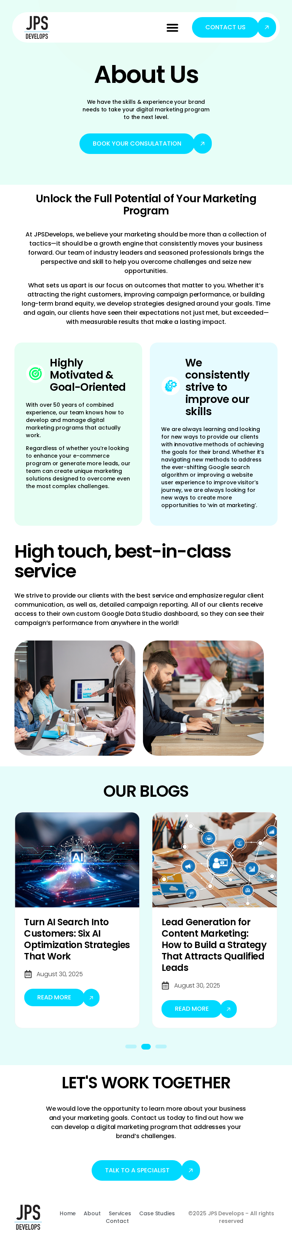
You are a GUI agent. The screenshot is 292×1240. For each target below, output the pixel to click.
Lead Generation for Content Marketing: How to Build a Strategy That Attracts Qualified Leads (214, 945)
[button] (172, 27)
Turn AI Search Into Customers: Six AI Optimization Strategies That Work (77, 939)
